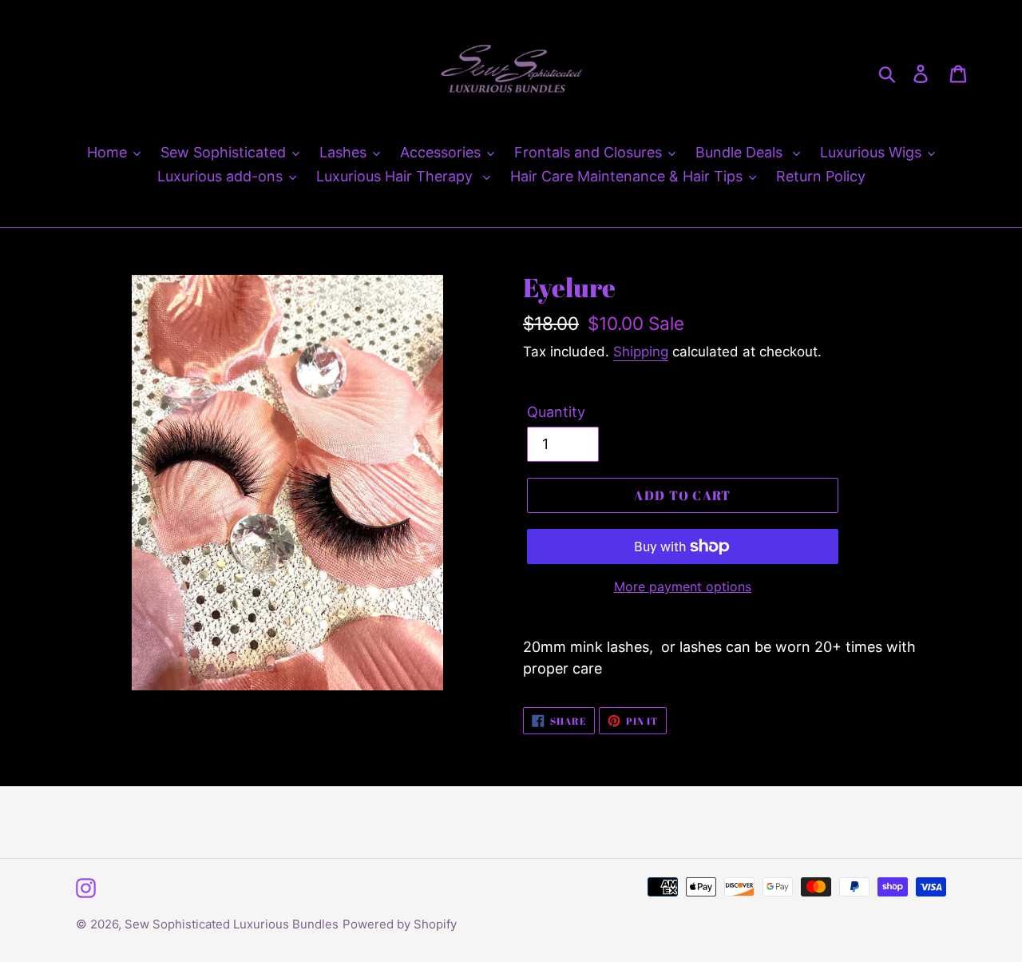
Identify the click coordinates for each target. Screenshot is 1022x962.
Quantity (556, 411)
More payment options (682, 586)
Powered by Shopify (400, 924)
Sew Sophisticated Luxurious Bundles (232, 924)
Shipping (640, 352)
